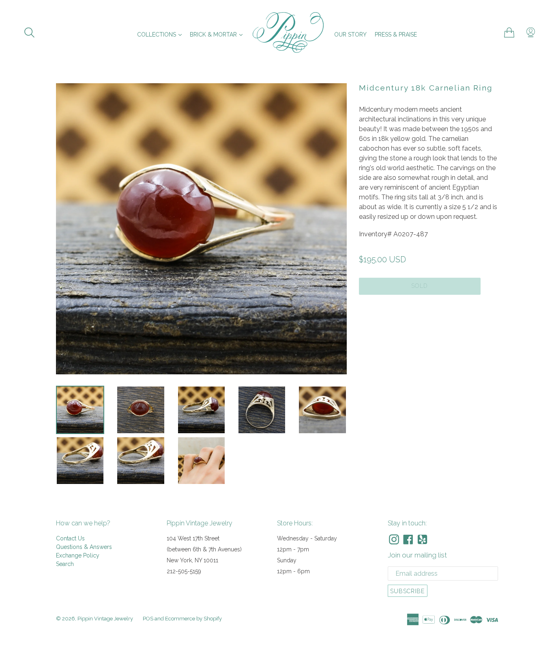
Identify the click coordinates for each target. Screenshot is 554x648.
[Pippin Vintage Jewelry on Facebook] (408, 539)
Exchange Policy (77, 555)
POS (148, 619)
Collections (161, 34)
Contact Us (70, 538)
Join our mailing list (417, 555)
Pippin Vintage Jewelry (105, 619)
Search (65, 564)
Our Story (350, 34)
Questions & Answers (84, 547)
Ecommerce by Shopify (193, 619)
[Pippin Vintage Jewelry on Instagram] (394, 539)
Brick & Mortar (218, 34)
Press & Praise (396, 34)
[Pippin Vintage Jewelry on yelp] (422, 539)
